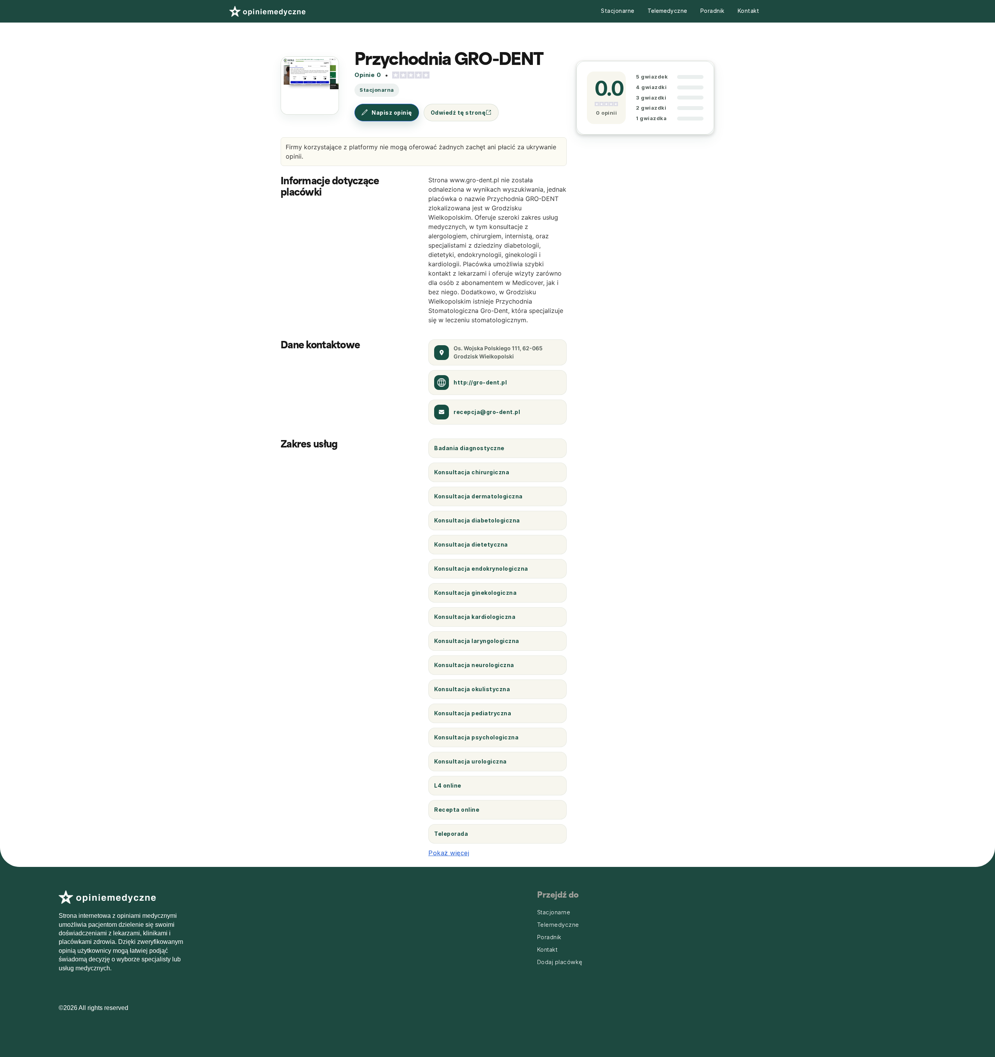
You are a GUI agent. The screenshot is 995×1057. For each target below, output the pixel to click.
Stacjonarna (377, 90)
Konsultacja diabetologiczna (477, 520)
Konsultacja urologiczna (470, 761)
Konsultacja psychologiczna (476, 737)
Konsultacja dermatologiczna (478, 496)
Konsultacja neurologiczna (474, 665)
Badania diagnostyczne (469, 448)
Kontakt (748, 10)
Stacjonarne (617, 10)
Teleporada (451, 833)
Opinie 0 (367, 75)
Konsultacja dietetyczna (471, 544)
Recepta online (456, 809)
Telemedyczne (667, 10)
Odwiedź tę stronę (458, 112)
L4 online (447, 785)
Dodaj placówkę (560, 962)
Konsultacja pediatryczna (472, 713)
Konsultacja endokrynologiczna (481, 568)
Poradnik (712, 10)
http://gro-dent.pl (480, 382)
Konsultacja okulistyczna (472, 689)
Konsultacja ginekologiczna (475, 592)
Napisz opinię (392, 112)
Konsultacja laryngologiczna (476, 641)
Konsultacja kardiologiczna (474, 616)
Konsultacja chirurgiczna (471, 472)
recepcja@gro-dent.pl (487, 412)
